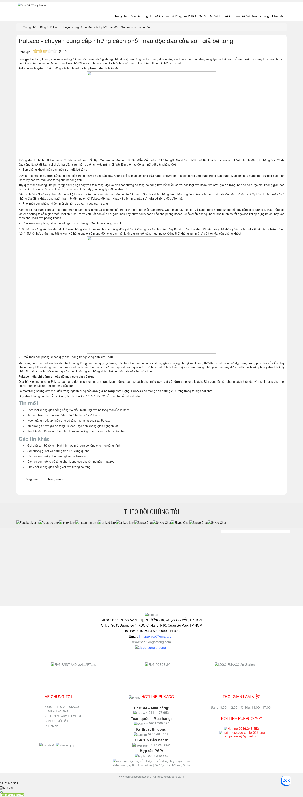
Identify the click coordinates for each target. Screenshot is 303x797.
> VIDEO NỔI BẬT (57, 721)
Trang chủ (121, 16)
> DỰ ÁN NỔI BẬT (57, 711)
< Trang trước (30, 479)
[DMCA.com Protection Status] (12, 794)
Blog (266, 16)
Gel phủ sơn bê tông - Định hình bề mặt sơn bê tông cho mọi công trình (74, 445)
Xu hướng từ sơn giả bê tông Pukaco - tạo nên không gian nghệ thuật (72, 426)
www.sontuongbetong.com (151, 642)
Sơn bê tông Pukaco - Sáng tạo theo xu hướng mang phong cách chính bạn (76, 431)
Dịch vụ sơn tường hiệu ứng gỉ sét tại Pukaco (56, 456)
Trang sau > (55, 479)
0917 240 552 (9, 783)
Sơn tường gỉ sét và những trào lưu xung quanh (58, 451)
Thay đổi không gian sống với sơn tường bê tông (58, 467)
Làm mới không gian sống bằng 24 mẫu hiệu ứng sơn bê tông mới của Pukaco (78, 410)
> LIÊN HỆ (52, 725)
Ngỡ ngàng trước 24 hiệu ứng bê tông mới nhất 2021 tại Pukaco (69, 420)
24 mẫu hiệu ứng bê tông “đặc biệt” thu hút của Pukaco (63, 415)
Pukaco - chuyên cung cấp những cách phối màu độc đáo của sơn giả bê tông (126, 40)
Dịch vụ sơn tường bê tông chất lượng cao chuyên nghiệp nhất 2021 (71, 461)
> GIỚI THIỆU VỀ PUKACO (62, 706)
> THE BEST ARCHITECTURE (63, 716)
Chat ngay (6, 787)
